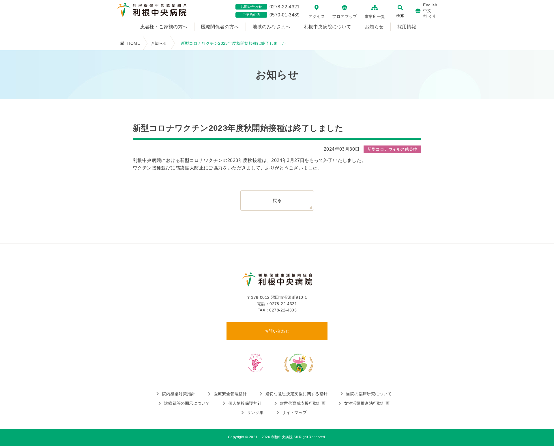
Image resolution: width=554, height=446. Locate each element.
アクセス (316, 16)
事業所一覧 (374, 16)
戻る (277, 200)
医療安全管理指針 (230, 393)
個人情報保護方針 (244, 403)
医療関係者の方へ (220, 26)
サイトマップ (294, 412)
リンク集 (255, 412)
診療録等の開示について (187, 403)
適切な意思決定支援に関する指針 (296, 393)
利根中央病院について (327, 26)
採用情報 (406, 26)
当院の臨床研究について (369, 393)
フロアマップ (344, 16)
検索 (400, 15)
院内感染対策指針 (178, 393)
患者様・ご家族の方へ (164, 26)
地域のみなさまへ (271, 26)
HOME (133, 43)
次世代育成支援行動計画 (302, 403)
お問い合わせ (277, 331)
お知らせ (374, 26)
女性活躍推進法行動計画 (367, 403)
